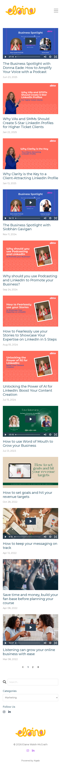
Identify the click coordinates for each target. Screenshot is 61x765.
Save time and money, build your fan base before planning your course (30, 599)
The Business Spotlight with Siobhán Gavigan (27, 227)
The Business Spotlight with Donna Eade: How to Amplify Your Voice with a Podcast (27, 68)
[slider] (28, 57)
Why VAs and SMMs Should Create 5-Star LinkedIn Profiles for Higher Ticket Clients (28, 123)
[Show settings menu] (50, 57)
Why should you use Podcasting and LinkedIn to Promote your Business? (30, 280)
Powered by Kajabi (30, 760)
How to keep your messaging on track (30, 546)
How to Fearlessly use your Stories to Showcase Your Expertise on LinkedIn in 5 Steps (30, 335)
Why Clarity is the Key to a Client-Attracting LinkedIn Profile (30, 176)
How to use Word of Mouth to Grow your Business (28, 444)
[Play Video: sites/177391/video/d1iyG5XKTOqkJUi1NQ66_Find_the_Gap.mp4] (30, 521)
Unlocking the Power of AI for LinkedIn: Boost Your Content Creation (27, 390)
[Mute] (45, 57)
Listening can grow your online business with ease (29, 652)
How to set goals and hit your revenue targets (27, 495)
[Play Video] (5, 57)
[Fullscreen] (55, 57)
